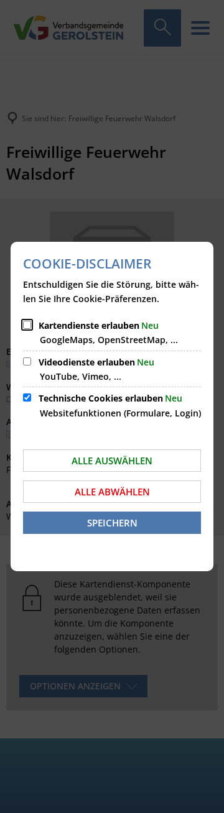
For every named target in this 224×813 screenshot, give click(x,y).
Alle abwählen (112, 491)
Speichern (112, 523)
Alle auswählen (112, 460)
